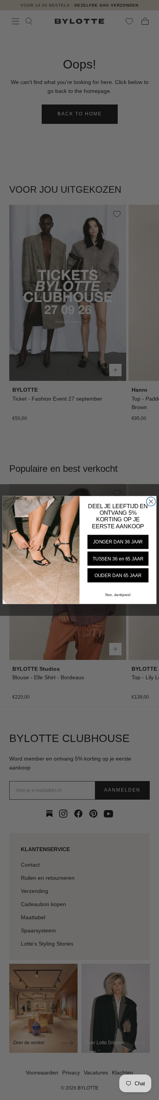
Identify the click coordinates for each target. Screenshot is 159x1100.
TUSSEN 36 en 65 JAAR (118, 558)
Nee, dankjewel (117, 595)
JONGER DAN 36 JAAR (118, 542)
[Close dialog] (150, 501)
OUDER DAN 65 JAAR (118, 575)
